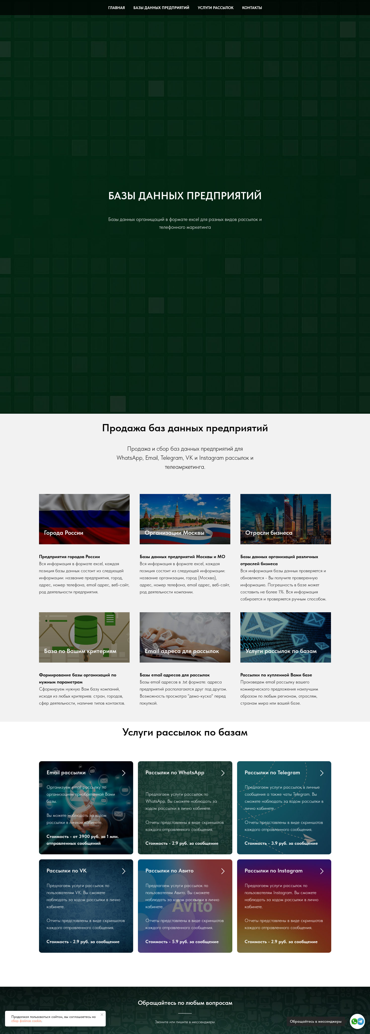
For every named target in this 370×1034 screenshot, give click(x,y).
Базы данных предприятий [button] (161, 8)
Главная (116, 8)
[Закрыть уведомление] (101, 1014)
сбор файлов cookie (26, 1021)
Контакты (252, 8)
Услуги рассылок (216, 8)
